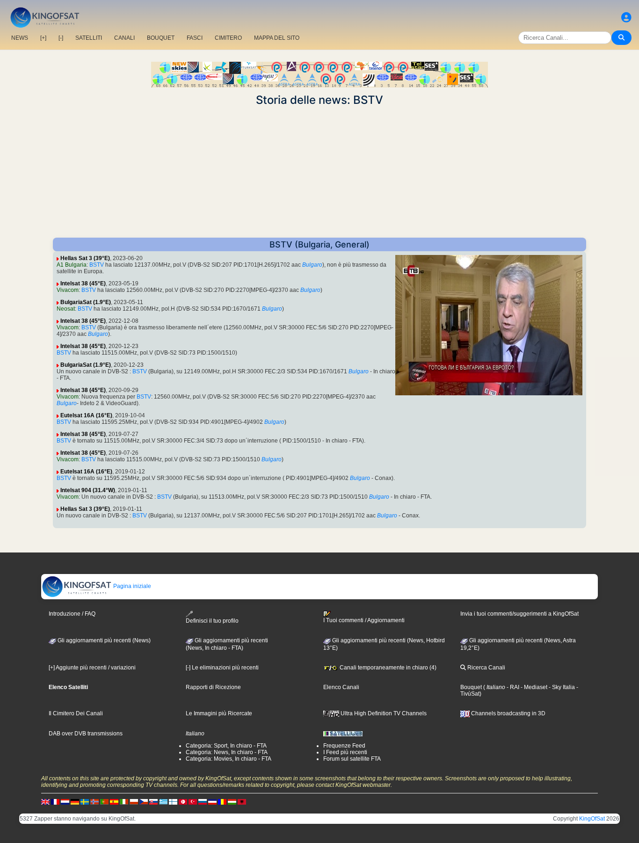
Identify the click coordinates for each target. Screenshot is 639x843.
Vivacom (68, 290)
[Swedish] (84, 801)
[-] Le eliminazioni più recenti (222, 667)
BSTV (96, 265)
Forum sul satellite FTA (352, 759)
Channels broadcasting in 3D (507, 713)
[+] (43, 38)
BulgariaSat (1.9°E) (85, 302)
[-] (60, 38)
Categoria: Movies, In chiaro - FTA (228, 759)
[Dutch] (65, 801)
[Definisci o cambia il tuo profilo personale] (626, 17)
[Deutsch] (75, 801)
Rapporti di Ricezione (213, 687)
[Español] (114, 801)
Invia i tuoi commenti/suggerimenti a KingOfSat (519, 613)
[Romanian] (222, 801)
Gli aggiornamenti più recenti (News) (103, 640)
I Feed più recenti (345, 752)
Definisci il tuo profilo (212, 621)
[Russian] (202, 801)
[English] (45, 801)
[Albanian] (242, 801)
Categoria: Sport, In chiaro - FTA (226, 745)
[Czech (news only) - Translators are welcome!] (143, 801)
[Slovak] (153, 801)
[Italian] (124, 801)
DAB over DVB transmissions (86, 733)
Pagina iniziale (131, 586)
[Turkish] (193, 801)
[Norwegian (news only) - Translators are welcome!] (94, 801)
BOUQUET (160, 38)
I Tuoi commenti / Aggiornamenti (364, 620)
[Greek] (163, 801)
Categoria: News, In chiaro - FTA (227, 752)
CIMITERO (228, 38)
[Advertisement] (319, 172)
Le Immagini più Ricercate (219, 713)
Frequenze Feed (344, 745)
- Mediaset (533, 687)
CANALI (124, 38)
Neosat (66, 308)
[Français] (55, 801)
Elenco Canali (341, 687)
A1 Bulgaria (72, 265)
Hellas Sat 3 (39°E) (85, 258)
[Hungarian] (232, 801)
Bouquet (471, 687)
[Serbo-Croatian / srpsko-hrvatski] (212, 801)
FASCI (195, 38)
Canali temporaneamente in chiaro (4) (387, 667)
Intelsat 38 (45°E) (83, 283)
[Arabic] (183, 801)
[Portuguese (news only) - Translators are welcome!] (104, 801)
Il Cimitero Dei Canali (76, 713)
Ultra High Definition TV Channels (383, 713)
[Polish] (134, 801)
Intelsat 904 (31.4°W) (87, 490)
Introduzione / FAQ (72, 613)
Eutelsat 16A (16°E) (86, 415)
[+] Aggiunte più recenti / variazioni (92, 667)
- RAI (512, 687)
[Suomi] (173, 801)
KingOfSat (592, 818)
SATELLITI (88, 38)
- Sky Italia (561, 687)
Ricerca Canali (485, 667)
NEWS (19, 38)
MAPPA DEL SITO (276, 38)
